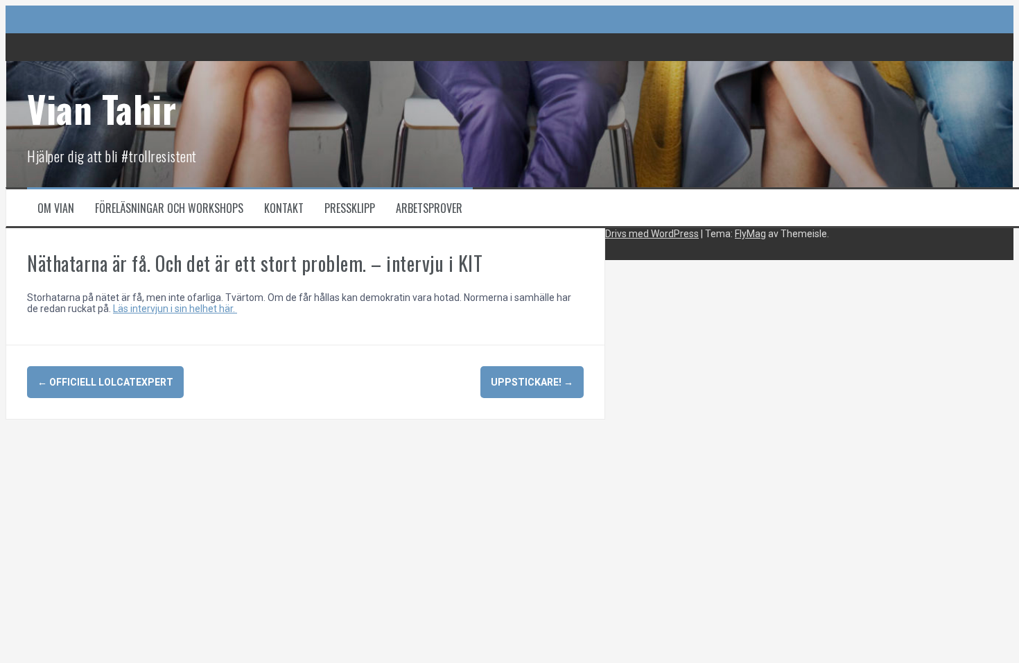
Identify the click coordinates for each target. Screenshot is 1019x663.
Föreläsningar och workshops (169, 208)
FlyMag (750, 233)
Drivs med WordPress (652, 233)
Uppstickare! (532, 382)
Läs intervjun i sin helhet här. (175, 308)
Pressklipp (349, 208)
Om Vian (55, 208)
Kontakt (284, 208)
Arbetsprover (429, 208)
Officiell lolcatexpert (105, 382)
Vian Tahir (101, 108)
